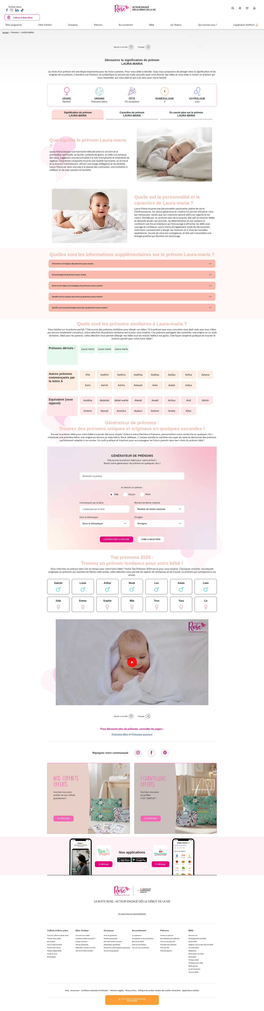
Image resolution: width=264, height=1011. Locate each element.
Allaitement (192, 951)
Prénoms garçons (142, 734)
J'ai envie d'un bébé (82, 935)
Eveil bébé (192, 957)
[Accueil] (135, 8)
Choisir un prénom (166, 935)
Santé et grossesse (110, 938)
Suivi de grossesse (110, 935)
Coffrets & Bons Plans (23, 18)
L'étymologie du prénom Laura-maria (69, 274)
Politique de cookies (146, 990)
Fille (116, 494)
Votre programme (13, 25)
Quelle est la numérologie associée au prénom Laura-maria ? (80, 307)
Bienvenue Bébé (138, 941)
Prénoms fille (164, 948)
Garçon (131, 494)
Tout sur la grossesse (111, 951)
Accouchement (139, 930)
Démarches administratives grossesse (117, 948)
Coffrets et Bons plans (57, 930)
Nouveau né (193, 935)
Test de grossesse (81, 944)
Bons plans (51, 941)
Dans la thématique (88, 517)
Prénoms (164, 930)
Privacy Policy (130, 990)
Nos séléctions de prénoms (169, 938)
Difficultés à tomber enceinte (85, 948)
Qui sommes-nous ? (207, 25)
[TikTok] (22, 10)
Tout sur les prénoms (167, 941)
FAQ (67, 990)
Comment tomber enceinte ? (85, 938)
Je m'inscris (63, 818)
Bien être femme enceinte (113, 941)
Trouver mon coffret (54, 938)
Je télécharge (104, 864)
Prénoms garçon (166, 951)
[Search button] (233, 8)
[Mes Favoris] (247, 8)
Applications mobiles (190, 990)
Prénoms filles (120, 734)
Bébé (191, 930)
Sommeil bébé (194, 948)
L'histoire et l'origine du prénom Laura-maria (72, 263)
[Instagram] (11, 10)
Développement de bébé (197, 938)
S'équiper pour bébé (196, 963)
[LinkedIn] (16, 10)
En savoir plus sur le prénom (186, 114)
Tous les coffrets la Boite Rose (58, 935)
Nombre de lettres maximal (147, 503)
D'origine (138, 517)
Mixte (147, 494)
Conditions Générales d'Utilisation (94, 990)
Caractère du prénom (132, 114)
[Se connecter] (240, 8)
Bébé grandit (193, 966)
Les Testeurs (176, 25)
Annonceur (74, 990)
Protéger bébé (194, 960)
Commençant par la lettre (91, 503)
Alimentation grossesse (112, 944)
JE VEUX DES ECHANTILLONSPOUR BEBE (132, 1000)
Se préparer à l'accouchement (142, 938)
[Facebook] (7, 10)
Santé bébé (193, 941)
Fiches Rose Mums (54, 948)
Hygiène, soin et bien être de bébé (201, 944)
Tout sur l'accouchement (140, 948)
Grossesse (109, 930)
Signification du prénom (78, 114)
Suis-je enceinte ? (81, 941)
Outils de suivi (52, 954)
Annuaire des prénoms (168, 944)
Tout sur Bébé (193, 972)
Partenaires (176, 990)
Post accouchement (139, 944)
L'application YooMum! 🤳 (245, 25)
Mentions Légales (117, 990)
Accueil (5, 32)
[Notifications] (254, 8)
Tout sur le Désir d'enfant (84, 951)
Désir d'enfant (81, 930)
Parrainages (51, 957)
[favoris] (131, 47)
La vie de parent (194, 969)
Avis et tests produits (54, 944)
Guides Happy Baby (54, 951)
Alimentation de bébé (196, 954)
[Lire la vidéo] (132, 662)
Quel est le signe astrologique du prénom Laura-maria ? (77, 285)
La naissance (136, 935)
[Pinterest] (165, 753)
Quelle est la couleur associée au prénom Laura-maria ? (77, 296)
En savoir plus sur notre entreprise (132, 914)
